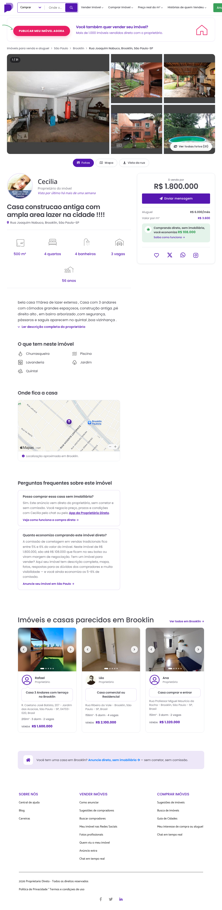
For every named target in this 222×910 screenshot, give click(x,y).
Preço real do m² (149, 7)
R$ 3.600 (204, 218)
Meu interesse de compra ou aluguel (180, 826)
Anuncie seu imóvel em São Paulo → (48, 584)
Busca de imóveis (168, 810)
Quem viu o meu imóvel (94, 843)
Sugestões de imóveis (171, 802)
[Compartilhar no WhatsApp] (183, 255)
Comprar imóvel (119, 7)
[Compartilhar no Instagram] (195, 255)
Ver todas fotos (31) (193, 146)
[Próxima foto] (70, 649)
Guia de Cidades (167, 818)
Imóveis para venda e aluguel (28, 48)
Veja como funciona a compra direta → (51, 520)
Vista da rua (136, 163)
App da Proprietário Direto (89, 513)
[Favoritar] (156, 255)
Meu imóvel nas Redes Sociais (98, 826)
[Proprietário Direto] (9, 7)
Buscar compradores (92, 818)
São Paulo (61, 48)
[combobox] (55, 7)
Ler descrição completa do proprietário (53, 327)
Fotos (86, 163)
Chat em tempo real (91, 859)
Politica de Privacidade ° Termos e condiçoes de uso (51, 889)
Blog (22, 810)
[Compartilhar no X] (169, 255)
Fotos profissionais (91, 834)
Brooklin (78, 48)
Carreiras (24, 818)
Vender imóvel (91, 7)
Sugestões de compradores (96, 810)
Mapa (109, 163)
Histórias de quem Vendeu (186, 7)
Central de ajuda (29, 802)
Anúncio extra (88, 851)
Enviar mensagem (178, 198)
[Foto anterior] (23, 649)
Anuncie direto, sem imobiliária (112, 760)
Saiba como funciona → (169, 237)
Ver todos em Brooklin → (187, 621)
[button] (58, 104)
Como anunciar (89, 802)
